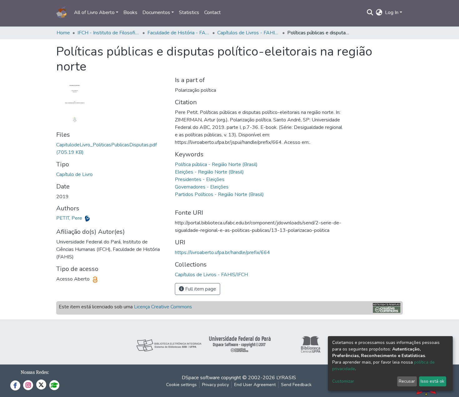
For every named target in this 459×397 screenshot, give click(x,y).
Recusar (407, 381)
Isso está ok (432, 381)
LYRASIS (286, 377)
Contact (212, 12)
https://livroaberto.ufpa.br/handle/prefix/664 (222, 252)
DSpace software (201, 377)
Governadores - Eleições (202, 187)
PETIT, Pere (69, 218)
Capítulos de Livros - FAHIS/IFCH (248, 32)
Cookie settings (181, 385)
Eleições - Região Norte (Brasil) (209, 172)
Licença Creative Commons (163, 306)
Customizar (343, 381)
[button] (379, 12)
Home (63, 32)
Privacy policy (215, 385)
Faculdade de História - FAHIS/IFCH (178, 32)
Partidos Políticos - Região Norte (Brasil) (219, 194)
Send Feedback (296, 385)
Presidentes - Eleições (200, 179)
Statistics (189, 12)
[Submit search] (370, 12)
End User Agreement (255, 385)
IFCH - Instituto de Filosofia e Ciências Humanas (108, 32)
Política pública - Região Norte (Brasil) (216, 164)
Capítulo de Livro (74, 174)
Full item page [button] (200, 289)
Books (130, 12)
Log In (391, 12)
